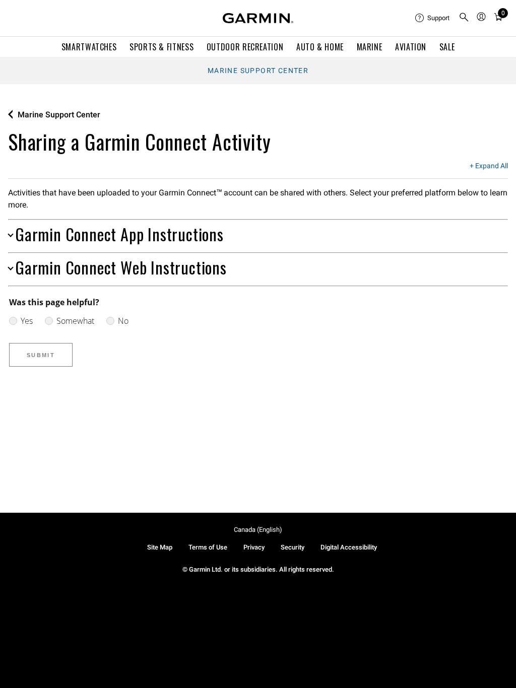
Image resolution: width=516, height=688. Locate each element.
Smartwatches (89, 47)
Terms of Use (207, 547)
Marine (369, 47)
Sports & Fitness (162, 47)
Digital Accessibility (348, 547)
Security (292, 547)
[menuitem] (432, 18)
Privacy (254, 547)
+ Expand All (489, 166)
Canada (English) (258, 529)
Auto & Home (320, 47)
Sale (447, 47)
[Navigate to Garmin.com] (258, 18)
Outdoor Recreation (245, 47)
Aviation (410, 47)
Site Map (159, 547)
